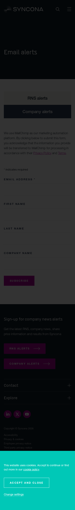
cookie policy (31, 469)
